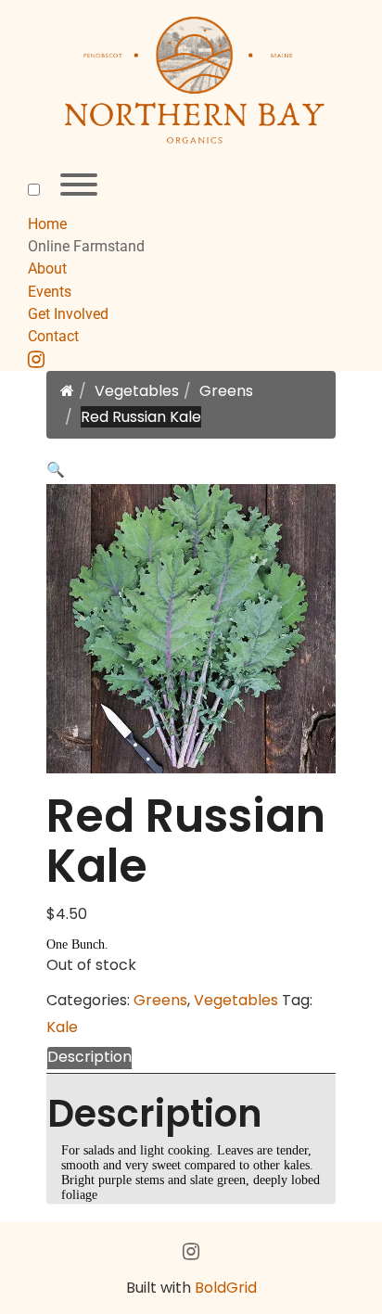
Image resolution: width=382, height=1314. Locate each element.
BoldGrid (226, 1287)
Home (47, 224)
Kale (62, 1027)
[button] (55, 469)
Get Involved (68, 314)
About (47, 268)
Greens (226, 391)
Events (49, 291)
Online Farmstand (86, 246)
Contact (53, 336)
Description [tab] (89, 1056)
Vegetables (137, 391)
